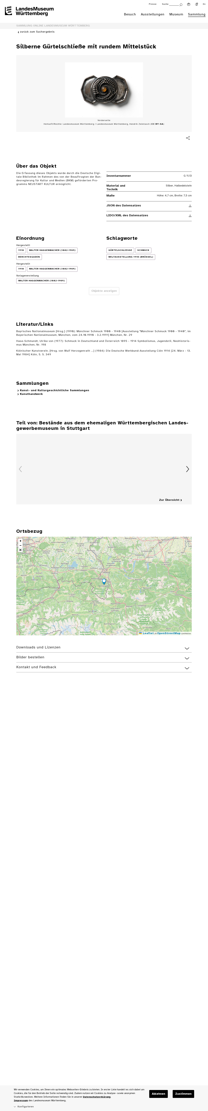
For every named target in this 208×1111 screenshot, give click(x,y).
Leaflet (148, 633)
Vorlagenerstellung (27, 275)
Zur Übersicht (169, 500)
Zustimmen (183, 1093)
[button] (104, 582)
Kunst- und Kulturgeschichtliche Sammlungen (54, 390)
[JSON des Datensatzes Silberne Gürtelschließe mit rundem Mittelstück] (190, 205)
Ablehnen (158, 1093)
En (204, 4)
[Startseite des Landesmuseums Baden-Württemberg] (29, 13)
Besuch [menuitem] (130, 14)
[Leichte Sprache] (188, 4)
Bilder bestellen (30, 657)
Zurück (20, 469)
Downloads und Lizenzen (38, 647)
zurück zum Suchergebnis (37, 31)
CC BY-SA (157, 124)
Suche (165, 4)
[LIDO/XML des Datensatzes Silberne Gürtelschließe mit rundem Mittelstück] (190, 215)
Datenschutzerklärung (97, 1097)
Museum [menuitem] (176, 14)
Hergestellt (23, 245)
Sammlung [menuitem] (197, 14)
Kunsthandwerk (31, 394)
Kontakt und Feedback (36, 667)
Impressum (21, 1100)
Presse (153, 4)
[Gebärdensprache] (196, 4)
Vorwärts (187, 469)
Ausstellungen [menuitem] (152, 14)
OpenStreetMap (169, 633)
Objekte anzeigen (104, 291)
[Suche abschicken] (181, 4)
